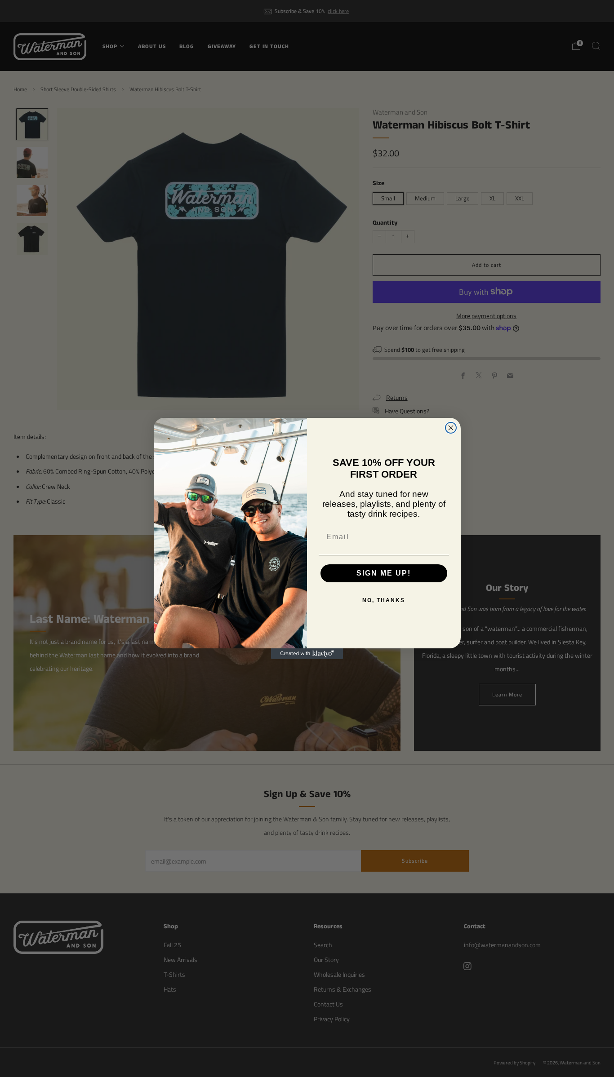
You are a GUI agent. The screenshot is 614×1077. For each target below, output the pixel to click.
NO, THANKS (383, 600)
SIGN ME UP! (383, 573)
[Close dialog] (450, 427)
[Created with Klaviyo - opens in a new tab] (307, 653)
